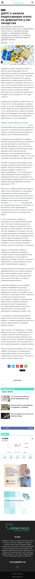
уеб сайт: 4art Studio (17, 574)
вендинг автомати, (14, 203)
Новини (3, 10)
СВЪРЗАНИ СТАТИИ (8, 389)
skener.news (4, 42)
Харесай (30, 428)
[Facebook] (17, 567)
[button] (32, 2)
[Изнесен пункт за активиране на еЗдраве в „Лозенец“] (5, 407)
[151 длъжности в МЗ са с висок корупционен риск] (5, 398)
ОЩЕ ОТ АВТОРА (7, 392)
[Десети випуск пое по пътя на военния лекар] (5, 416)
